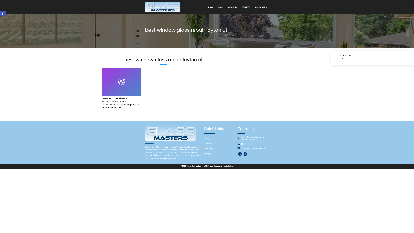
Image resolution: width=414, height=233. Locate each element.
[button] (3, 13)
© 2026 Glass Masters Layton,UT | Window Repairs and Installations (207, 166)
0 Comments (121, 101)
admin (106, 101)
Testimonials (346, 55)
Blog (343, 58)
